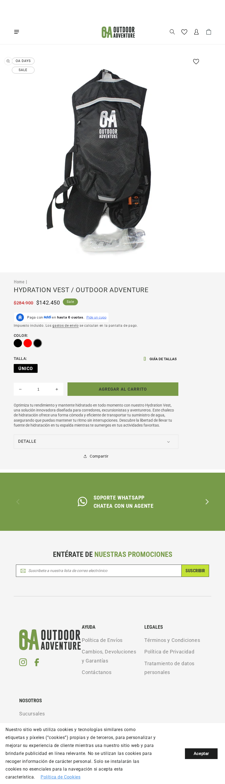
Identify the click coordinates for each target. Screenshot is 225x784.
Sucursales (32, 714)
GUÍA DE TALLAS (163, 359)
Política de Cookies (60, 777)
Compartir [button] (99, 456)
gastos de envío (65, 326)
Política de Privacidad (169, 652)
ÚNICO (25, 368)
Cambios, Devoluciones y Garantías (109, 656)
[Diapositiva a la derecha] (207, 502)
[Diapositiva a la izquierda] (18, 502)
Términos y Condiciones (172, 640)
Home (19, 281)
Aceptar (201, 753)
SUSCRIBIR (195, 570)
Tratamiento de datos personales (169, 668)
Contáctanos (97, 672)
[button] (16, 32)
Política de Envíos (102, 640)
